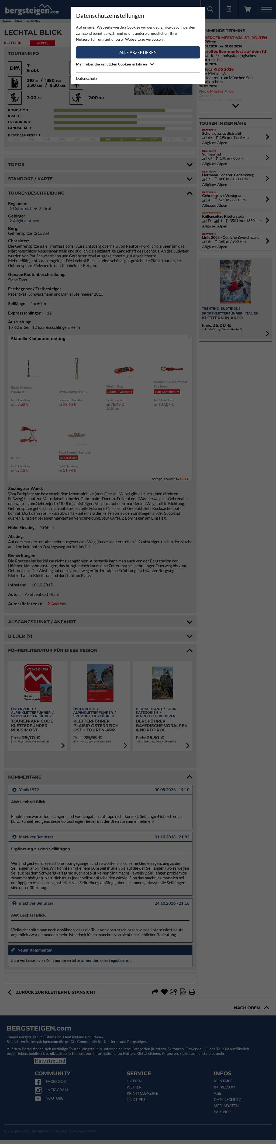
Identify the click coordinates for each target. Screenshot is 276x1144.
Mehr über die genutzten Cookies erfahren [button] (112, 64)
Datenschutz (86, 78)
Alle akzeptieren (138, 52)
